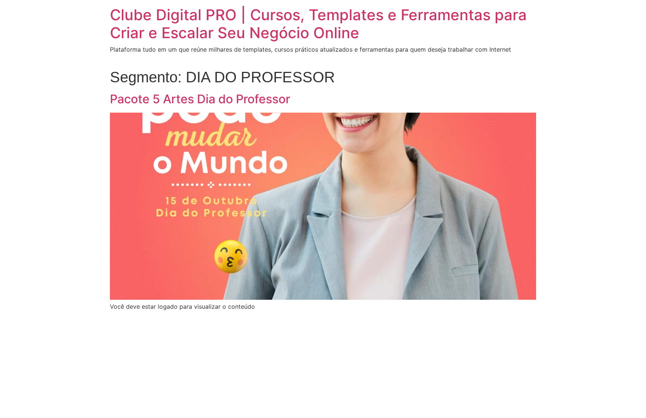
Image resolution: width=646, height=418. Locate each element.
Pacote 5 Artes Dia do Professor (200, 99)
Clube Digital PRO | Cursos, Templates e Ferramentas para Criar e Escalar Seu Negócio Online (318, 24)
